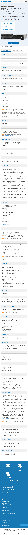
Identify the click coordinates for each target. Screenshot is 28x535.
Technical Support (6, 510)
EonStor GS (12, 46)
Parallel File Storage (6, 498)
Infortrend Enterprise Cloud (8, 504)
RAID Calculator (8, 477)
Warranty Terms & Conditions (8, 513)
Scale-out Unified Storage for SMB (9, 487)
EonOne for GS (5, 501)
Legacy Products (10, 532)
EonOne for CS (5, 503)
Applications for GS (14, 302)
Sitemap (17, 532)
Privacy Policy (15, 529)
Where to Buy (5, 524)
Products (6, 46)
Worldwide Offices (6, 520)
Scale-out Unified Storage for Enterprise (11, 486)
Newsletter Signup (6, 525)
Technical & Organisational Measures (13, 530)
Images (14, 43)
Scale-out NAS (5, 492)
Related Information (8, 23)
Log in (22, 1)
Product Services (6, 512)
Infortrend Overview (6, 518)
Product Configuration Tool (20, 469)
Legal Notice (22, 529)
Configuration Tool (8, 29)
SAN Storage (5, 491)
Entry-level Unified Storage (8, 489)
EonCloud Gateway (19, 258)
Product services (5, 418)
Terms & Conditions (6, 529)
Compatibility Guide (9, 135)
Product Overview (8, 469)
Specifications (6, 50)
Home (2, 46)
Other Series (8, 26)
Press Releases (5, 522)
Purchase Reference (17, 50)
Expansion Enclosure (6, 499)
